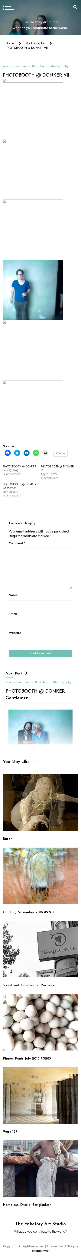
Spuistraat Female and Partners (28, 985)
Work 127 (10, 1132)
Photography (59, 66)
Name (13, 595)
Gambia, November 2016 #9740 (28, 912)
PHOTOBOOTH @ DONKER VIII (37, 75)
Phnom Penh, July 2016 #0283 (27, 1058)
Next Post (14, 673)
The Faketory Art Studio (40, 22)
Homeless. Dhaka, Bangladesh (27, 1205)
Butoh (7, 839)
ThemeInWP (40, 1251)
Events (25, 66)
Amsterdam (11, 66)
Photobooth (40, 66)
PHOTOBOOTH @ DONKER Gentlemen (35, 694)
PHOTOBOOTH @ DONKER (19, 466)
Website (15, 633)
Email (13, 614)
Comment (17, 543)
